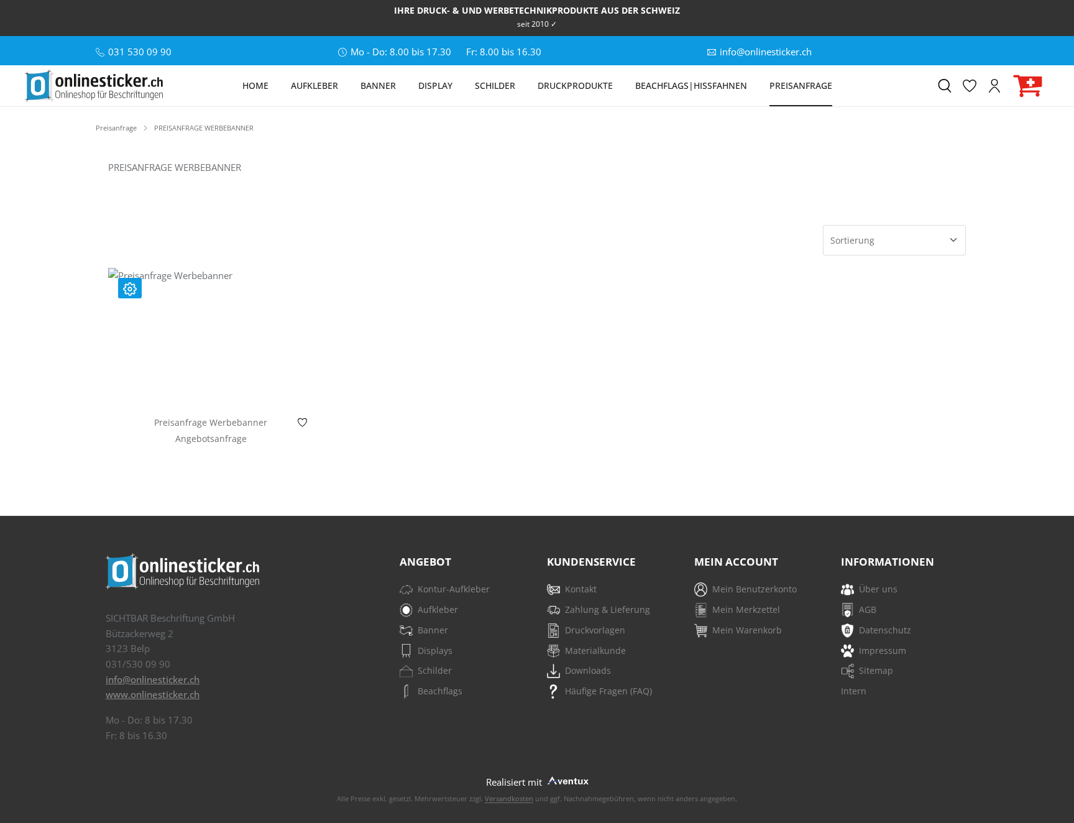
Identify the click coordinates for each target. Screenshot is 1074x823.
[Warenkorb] (1028, 86)
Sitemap (876, 670)
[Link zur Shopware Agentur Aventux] (567, 779)
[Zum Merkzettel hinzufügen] (302, 425)
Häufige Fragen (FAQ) (608, 691)
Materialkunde (595, 650)
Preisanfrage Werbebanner (210, 422)
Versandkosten (509, 798)
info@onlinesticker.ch (153, 679)
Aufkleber (438, 609)
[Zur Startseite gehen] (94, 86)
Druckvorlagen (595, 630)
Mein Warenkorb (747, 630)
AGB (867, 609)
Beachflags (440, 691)
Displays (435, 650)
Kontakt (581, 589)
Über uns (878, 589)
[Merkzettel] (969, 85)
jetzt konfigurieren (210, 386)
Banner (433, 630)
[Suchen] (944, 85)
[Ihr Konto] (994, 85)
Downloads (588, 670)
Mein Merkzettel (746, 609)
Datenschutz (885, 630)
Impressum (882, 650)
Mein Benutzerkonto (754, 589)
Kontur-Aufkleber (454, 589)
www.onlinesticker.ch (153, 694)
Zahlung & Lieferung (607, 609)
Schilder (435, 670)
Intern (853, 691)
